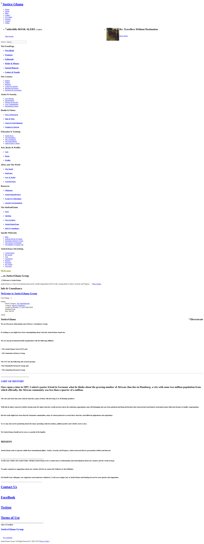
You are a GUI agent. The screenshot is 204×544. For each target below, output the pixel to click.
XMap (7, 23)
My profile (8, 255)
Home (7, 9)
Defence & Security (11, 102)
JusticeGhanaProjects (13, 194)
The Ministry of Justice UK (14, 245)
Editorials (9, 59)
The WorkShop (10, 138)
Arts (6, 152)
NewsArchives (10, 220)
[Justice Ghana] (12, 4)
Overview (8, 266)
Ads (6, 257)
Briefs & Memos (12, 63)
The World (9, 169)
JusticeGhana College (12, 143)
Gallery (7, 15)
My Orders (8, 264)
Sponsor (8, 19)
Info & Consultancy (12, 228)
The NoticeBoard (11, 141)
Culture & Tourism (11, 86)
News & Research (11, 115)
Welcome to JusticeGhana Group (19, 293)
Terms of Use (10, 518)
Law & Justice (10, 177)
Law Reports (9, 98)
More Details (96, 284)
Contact (7, 21)
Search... (4, 42)
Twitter (6, 507)
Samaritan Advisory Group (14, 241)
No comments (7, 538)
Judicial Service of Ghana (13, 239)
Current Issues (10, 182)
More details (9, 36)
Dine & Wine (10, 119)
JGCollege (8, 17)
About (7, 11)
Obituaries (9, 190)
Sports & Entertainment (14, 123)
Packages (8, 262)
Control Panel (9, 253)
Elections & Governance (13, 90)
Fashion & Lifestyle (12, 127)
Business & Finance (11, 88)
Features (9, 55)
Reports (7, 261)
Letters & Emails (12, 72)
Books (7, 156)
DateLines (8, 173)
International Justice (11, 106)
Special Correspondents (13, 203)
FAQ (7, 212)
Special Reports (12, 68)
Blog (6, 13)
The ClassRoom (10, 139)
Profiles (8, 160)
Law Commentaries (11, 104)
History (7, 81)
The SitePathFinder (23, 303)
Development (9, 100)
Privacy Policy (45, 541)
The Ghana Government (13, 243)
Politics (7, 82)
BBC (7, 237)
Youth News (9, 136)
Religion (8, 84)
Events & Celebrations (13, 199)
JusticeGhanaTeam (12, 224)
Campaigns (9, 259)
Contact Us (9, 487)
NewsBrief (9, 50)
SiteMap (8, 216)
